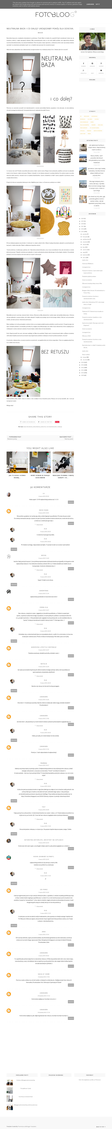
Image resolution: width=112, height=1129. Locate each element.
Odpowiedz (71, 502)
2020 (82, 218)
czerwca (85, 249)
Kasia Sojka (43, 510)
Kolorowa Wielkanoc (87, 263)
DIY (81, 116)
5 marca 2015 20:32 (43, 955)
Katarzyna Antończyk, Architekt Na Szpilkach (43, 840)
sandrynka (43, 590)
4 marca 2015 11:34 (43, 593)
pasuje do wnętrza (84, 124)
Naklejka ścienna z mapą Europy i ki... (63, 477)
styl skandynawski (52, 426)
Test (44, 807)
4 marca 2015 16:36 (43, 699)
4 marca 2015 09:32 (43, 496)
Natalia (44, 664)
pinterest (101, 66)
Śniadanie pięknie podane (89, 276)
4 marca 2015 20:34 (45, 631)
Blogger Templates (31, 1126)
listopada (85, 236)
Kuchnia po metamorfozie (26, 1096)
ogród (92, 122)
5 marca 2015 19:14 (43, 934)
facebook (83, 66)
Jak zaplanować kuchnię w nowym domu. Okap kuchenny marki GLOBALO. (96, 147)
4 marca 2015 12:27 (43, 610)
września (85, 242)
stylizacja (59, 426)
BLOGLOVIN (101, 73)
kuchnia (97, 119)
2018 (82, 223)
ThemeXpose (21, 1126)
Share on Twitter (46, 422)
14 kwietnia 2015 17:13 (44, 996)
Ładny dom (82, 133)
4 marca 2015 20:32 (45, 732)
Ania (44, 931)
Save (58, 422)
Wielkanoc (86, 116)
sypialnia (82, 130)
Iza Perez (44, 889)
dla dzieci (90, 119)
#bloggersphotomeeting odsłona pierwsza (25, 1105)
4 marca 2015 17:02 (43, 718)
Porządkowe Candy (25, 1088)
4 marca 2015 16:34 (43, 666)
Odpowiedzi (39, 524)
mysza (43, 555)
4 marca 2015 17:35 (43, 749)
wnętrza (89, 130)
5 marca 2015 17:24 (45, 826)
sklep (92, 73)
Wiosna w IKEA (86, 336)
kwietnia (85, 255)
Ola (45, 529)
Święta (89, 133)
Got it (98, 4)
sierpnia (85, 244)
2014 (82, 362)
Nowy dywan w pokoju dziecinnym (40, 477)
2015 (82, 231)
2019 (82, 221)
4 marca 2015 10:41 (43, 513)
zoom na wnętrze (98, 130)
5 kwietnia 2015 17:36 (44, 977)
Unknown (44, 697)
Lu (44, 493)
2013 (82, 365)
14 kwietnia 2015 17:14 (44, 1012)
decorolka (82, 119)
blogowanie (94, 116)
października (86, 239)
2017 (82, 226)
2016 (82, 229)
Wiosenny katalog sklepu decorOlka (92, 283)
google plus (83, 73)
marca (84, 257)
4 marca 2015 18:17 (43, 765)
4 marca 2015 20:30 (43, 809)
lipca (84, 247)
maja (84, 252)
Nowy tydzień (86, 354)
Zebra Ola (44, 607)
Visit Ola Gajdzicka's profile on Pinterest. (90, 1080)
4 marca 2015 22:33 (43, 842)
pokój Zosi (43, 426)
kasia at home (44, 974)
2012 (82, 367)
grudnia (85, 234)
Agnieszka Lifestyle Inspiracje (43, 647)
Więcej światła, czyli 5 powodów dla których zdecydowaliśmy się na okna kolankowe (97, 159)
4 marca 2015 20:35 (45, 531)
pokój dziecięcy (84, 127)
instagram (92, 66)
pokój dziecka (36, 426)
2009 (82, 375)
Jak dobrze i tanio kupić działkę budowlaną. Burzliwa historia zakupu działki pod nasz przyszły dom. (96, 172)
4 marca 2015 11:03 (43, 558)
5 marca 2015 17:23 (45, 875)
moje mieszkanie (27, 426)
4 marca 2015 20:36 (45, 541)
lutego (84, 357)
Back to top (100, 1126)
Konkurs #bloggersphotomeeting (26, 1080)
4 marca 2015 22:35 (43, 859)
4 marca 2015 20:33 (45, 683)
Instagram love (86, 267)
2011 (82, 370)
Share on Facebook (28, 422)
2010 (82, 372)
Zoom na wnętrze (87, 280)
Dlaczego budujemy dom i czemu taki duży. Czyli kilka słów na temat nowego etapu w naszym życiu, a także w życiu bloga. (96, 186)
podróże (94, 124)
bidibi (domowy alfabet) (44, 856)
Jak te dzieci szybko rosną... (17, 477)
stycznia (85, 359)
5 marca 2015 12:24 (43, 892)
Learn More (90, 4)
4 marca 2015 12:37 (43, 650)
